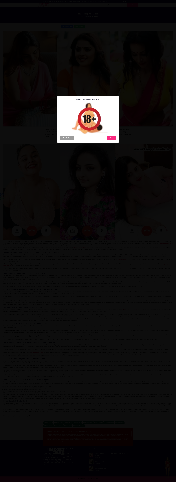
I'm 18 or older (111, 138)
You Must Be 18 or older (67, 138)
